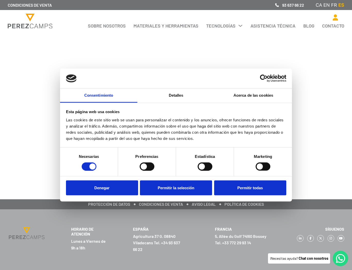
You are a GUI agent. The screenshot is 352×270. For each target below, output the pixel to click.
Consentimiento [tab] (98, 95)
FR (334, 5)
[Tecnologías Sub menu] (240, 25)
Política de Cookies (244, 204)
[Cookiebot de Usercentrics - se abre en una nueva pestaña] (263, 78)
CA (319, 5)
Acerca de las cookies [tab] (253, 95)
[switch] (147, 166)
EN (326, 5)
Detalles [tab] (176, 95)
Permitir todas (250, 188)
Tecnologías (221, 26)
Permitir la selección (176, 188)
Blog (308, 26)
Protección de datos (109, 204)
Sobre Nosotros (107, 26)
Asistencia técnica (273, 26)
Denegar (102, 188)
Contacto (333, 26)
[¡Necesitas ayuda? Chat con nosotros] (340, 258)
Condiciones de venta (30, 5)
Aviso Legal (204, 204)
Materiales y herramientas (165, 26)
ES (341, 5)
